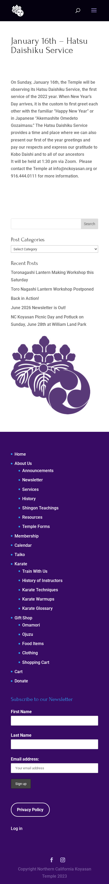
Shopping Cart (35, 662)
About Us (23, 463)
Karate (21, 563)
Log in (16, 828)
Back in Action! (25, 298)
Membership (27, 536)
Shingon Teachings (40, 507)
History (29, 498)
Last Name (21, 735)
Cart (18, 671)
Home (20, 454)
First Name (21, 711)
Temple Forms (36, 526)
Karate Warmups (38, 599)
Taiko (20, 554)
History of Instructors (42, 580)
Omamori (31, 625)
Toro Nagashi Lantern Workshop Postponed (52, 289)
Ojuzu (27, 634)
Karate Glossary (37, 608)
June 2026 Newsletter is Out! (38, 307)
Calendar (23, 545)
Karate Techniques (40, 589)
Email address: (25, 759)
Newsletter (32, 479)
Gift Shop (23, 617)
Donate (21, 680)
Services (30, 489)
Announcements (37, 470)
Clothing (30, 652)
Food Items (33, 643)
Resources (32, 517)
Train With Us (34, 571)
